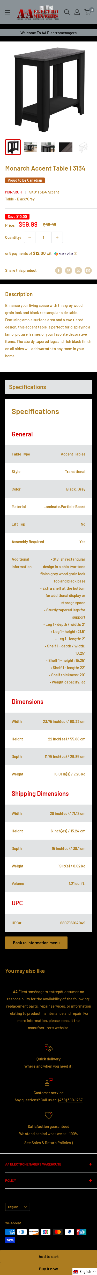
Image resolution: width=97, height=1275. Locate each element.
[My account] (77, 12)
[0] (87, 12)
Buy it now (48, 1268)
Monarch (13, 192)
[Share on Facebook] (58, 270)
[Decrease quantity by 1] (29, 237)
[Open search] (67, 12)
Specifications (27, 386)
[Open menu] (7, 12)
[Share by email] (88, 270)
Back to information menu (36, 942)
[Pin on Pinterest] (68, 270)
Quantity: (13, 237)
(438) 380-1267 (70, 1099)
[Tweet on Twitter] (78, 270)
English (13, 1207)
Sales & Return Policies (51, 1142)
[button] (48, 253)
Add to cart (49, 1256)
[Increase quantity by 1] (57, 237)
